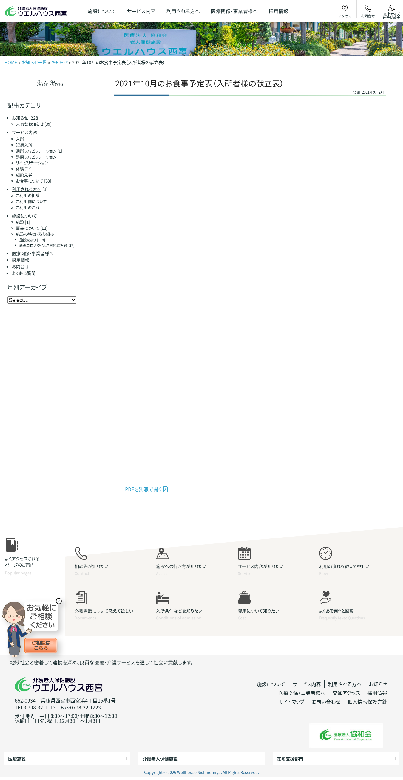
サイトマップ (292, 701)
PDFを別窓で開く (143, 489)
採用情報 (377, 692)
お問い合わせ (326, 701)
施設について (271, 684)
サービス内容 (307, 684)
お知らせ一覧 (34, 62)
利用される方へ (345, 684)
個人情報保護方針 (367, 701)
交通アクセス (346, 692)
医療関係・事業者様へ (302, 692)
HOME (10, 62)
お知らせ (59, 62)
